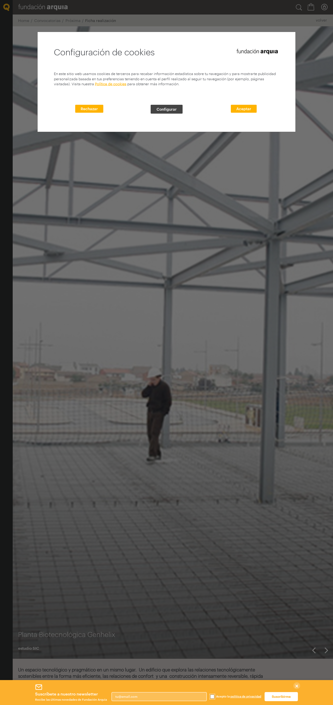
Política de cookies (110, 84)
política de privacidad (245, 696)
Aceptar (243, 108)
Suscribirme (281, 696)
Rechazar (89, 108)
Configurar (167, 109)
